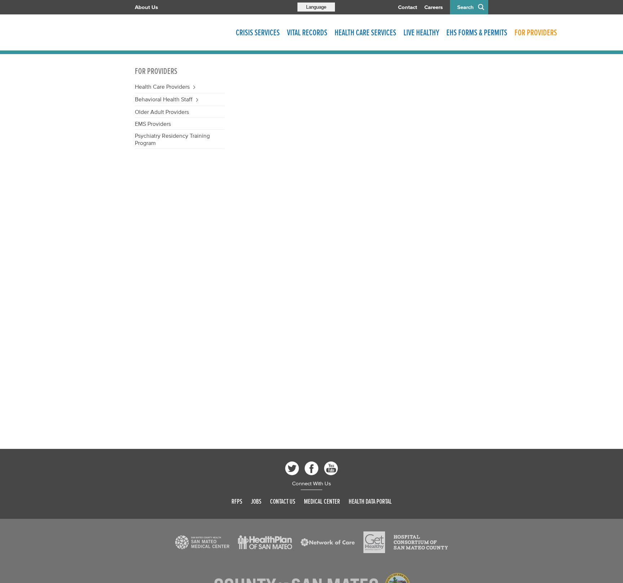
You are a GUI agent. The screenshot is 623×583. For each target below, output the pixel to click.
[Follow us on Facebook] (311, 468)
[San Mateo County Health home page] (181, 32)
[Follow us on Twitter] (292, 468)
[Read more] (202, 542)
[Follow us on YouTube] (331, 468)
